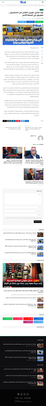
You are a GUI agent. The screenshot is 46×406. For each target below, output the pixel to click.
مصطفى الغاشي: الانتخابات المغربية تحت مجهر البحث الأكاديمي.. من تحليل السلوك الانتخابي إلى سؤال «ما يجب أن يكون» (34, 162)
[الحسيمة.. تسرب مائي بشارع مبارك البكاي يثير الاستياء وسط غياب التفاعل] (40, 299)
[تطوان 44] (23, 2)
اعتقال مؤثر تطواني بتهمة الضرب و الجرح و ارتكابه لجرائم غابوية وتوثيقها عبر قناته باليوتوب (20, 240)
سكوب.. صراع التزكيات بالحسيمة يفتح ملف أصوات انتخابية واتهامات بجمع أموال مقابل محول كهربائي (19, 305)
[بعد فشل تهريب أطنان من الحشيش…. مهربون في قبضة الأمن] (23, 35)
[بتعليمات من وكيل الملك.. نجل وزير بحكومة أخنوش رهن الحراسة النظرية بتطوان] (40, 234)
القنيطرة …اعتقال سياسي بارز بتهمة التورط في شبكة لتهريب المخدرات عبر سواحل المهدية (33, 129)
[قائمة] (42, 2)
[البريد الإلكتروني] (42, 63)
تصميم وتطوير (29, 401)
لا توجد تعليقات (28, 18)
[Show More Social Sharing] (16, 22)
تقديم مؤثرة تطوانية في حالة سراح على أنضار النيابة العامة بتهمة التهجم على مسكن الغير (20, 253)
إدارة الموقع (39, 18)
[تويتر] (42, 54)
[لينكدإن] (42, 57)
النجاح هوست (22, 401)
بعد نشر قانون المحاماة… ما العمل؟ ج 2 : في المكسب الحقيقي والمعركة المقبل (34, 182)
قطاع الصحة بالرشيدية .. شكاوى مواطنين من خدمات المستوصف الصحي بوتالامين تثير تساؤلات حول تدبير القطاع (12, 162)
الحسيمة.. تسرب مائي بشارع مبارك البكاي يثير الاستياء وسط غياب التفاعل (21, 297)
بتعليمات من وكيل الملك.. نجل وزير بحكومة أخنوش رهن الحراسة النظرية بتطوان (19, 233)
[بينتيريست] (42, 60)
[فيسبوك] (42, 51)
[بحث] (3, 2)
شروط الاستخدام (27, 398)
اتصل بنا (17, 398)
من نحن (21, 398)
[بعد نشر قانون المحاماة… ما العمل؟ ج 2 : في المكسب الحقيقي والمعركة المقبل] (33, 174)
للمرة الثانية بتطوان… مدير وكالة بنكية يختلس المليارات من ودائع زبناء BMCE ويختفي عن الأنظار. (20, 247)
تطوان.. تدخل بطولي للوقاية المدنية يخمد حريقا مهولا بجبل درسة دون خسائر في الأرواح (23, 291)
